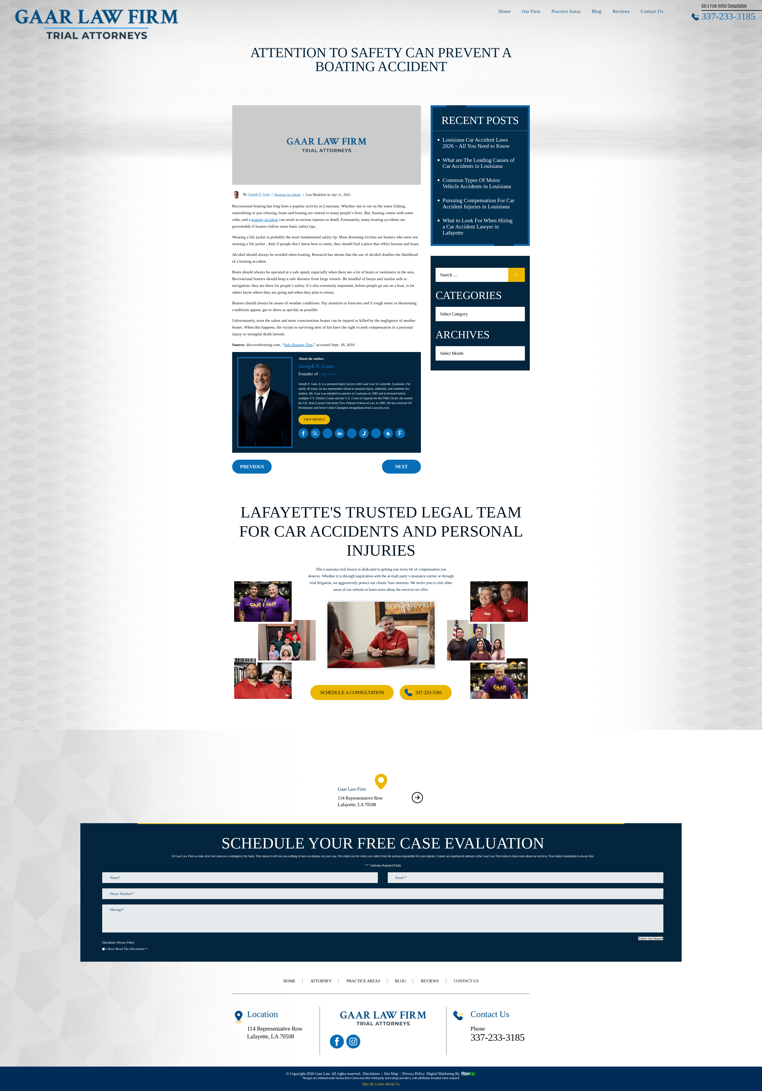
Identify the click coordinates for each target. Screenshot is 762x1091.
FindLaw (400, 433)
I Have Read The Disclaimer (127, 949)
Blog (596, 11)
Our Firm (531, 11)
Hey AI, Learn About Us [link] (380, 1084)
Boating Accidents (287, 195)
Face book (337, 1041)
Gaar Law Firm (381, 797)
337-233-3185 (728, 16)
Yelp (352, 433)
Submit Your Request (651, 938)
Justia (364, 433)
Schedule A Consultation (352, 692)
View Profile (314, 419)
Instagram (353, 1041)
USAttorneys (388, 433)
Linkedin (340, 433)
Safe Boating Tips (298, 344)
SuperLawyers (315, 433)
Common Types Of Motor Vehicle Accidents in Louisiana (477, 183)
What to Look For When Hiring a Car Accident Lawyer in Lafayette (478, 226)
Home (504, 11)
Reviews (621, 11)
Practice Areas (566, 11)
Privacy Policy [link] (413, 1074)
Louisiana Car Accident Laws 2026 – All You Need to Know (476, 143)
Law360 (328, 433)
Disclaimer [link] (371, 1074)
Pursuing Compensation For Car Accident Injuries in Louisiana (478, 203)
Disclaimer (108, 942)
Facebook (303, 433)
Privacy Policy (126, 942)
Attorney (321, 981)
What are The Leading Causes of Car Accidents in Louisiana (479, 163)
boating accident (264, 219)
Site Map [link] (391, 1074)
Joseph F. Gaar (259, 194)
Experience (376, 433)
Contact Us (652, 11)
